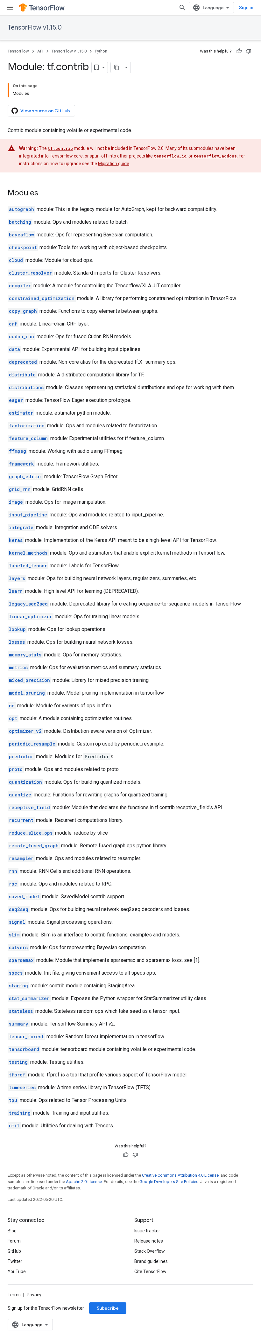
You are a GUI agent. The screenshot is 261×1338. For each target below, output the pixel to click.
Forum (14, 1240)
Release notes (148, 1240)
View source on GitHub (45, 111)
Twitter (15, 1261)
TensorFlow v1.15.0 (35, 28)
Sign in (246, 7)
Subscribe (108, 1308)
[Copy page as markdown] (116, 67)
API (40, 51)
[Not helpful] (248, 51)
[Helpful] (239, 51)
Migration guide (113, 163)
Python (101, 51)
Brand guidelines (151, 1261)
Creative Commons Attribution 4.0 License (180, 1175)
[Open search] (182, 7)
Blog (12, 1230)
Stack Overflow (149, 1251)
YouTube (17, 1271)
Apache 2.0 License (84, 1181)
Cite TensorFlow (150, 1271)
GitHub (14, 1251)
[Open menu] (10, 7)
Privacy (34, 1294)
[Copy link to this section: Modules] (44, 193)
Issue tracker (147, 1230)
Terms (14, 1294)
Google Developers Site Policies (168, 1181)
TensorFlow (18, 51)
